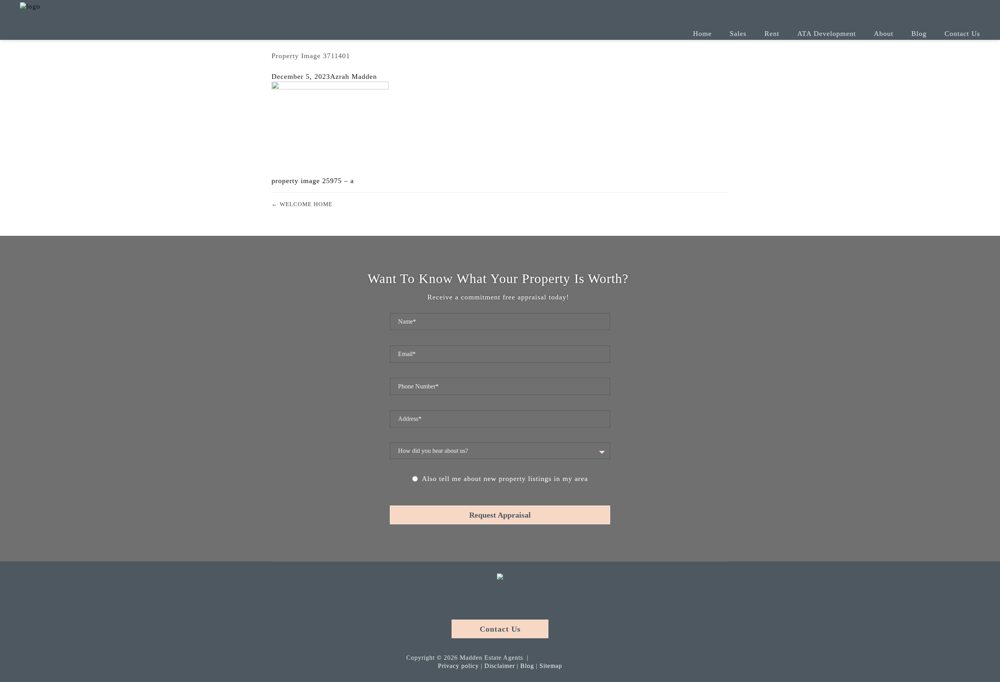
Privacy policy (458, 665)
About (883, 33)
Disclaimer (499, 665)
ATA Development (826, 33)
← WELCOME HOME (301, 204)
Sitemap (550, 665)
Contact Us (962, 33)
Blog (919, 33)
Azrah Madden (353, 76)
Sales (738, 33)
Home (702, 33)
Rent (771, 33)
